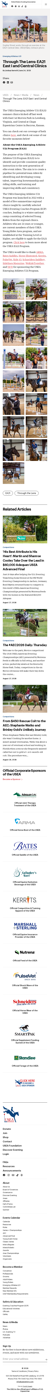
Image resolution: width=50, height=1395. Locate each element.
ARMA (39, 252)
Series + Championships (12, 1230)
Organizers (7, 1259)
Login (6, 1154)
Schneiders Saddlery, (33, 260)
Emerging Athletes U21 (12, 56)
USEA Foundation (12, 1146)
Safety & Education (13, 1302)
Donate (7, 1129)
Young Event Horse (10, 1239)
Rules (5, 1227)
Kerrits (42, 256)
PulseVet (7, 260)
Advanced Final (9, 1236)
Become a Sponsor (12, 779)
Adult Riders (7, 1279)
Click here (19, 243)
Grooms (6, 1276)
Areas (5, 1198)
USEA (5, 95)
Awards (6, 1250)
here (13, 135)
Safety (5, 1314)
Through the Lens (26, 493)
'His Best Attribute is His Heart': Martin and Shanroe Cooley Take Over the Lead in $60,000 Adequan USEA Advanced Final (23, 560)
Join (5, 1133)
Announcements (12, 1171)
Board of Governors (10, 1190)
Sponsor (6, 1210)
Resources (9, 1166)
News (36, 95)
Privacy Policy (33, 1371)
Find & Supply (27, 1386)
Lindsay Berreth (11, 70)
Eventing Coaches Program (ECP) (15, 1306)
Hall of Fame (7, 1204)
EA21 (7, 493)
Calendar (6, 1221)
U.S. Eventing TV (9, 1332)
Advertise (6, 1338)
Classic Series (8, 1242)
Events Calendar (11, 1218)
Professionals (8, 1274)
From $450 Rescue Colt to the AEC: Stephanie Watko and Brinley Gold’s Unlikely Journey (24, 725)
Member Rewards (10, 1288)
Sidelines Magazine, (14, 263)
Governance (7, 1192)
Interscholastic (8, 1247)
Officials (6, 1311)
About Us (6, 1187)
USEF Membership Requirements (15, 1294)
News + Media (21, 95)
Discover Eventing (13, 1150)
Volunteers (7, 1256)
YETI (10, 267)
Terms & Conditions (19, 1371)
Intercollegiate (8, 1245)
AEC (4, 1233)
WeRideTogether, (35, 263)
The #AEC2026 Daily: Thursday (25, 645)
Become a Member (12, 1267)
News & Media (10, 1322)
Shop (5, 1137)
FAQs (5, 1162)
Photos (5, 1329)
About (6, 1183)
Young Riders (8, 1282)
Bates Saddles (10, 256)
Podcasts (6, 1335)
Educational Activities (11, 1309)
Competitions (8, 547)
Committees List (9, 1207)
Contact (7, 1141)
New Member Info (10, 1291)
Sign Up (7, 1346)
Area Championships (11, 1253)
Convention (7, 1271)
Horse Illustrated (28, 256)
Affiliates (6, 1201)
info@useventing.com (25, 1382)
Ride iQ (17, 260)
